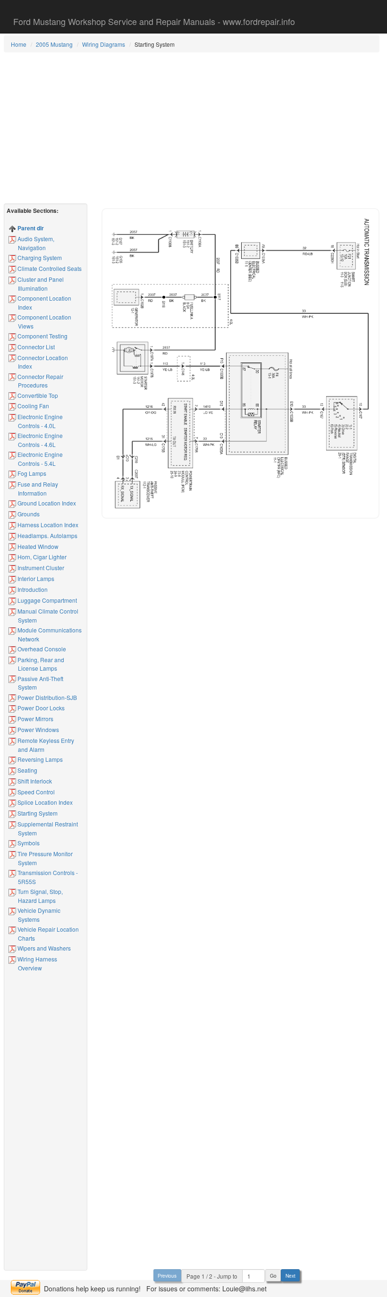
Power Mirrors (34, 719)
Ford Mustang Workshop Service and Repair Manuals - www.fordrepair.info (154, 21)
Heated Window (37, 546)
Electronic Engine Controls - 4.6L (39, 439)
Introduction (32, 589)
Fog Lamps (31, 473)
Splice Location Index (44, 802)
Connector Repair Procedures (39, 380)
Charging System (39, 257)
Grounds (28, 514)
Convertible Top (37, 395)
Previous (167, 1275)
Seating (26, 770)
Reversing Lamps (39, 759)
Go (273, 1275)
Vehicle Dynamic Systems (38, 914)
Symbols (28, 843)
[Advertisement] (191, 128)
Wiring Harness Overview (36, 963)
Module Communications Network (49, 634)
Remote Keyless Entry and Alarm (45, 744)
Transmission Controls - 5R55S (47, 876)
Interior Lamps (35, 578)
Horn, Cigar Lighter (41, 557)
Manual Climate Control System (47, 615)
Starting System (37, 813)
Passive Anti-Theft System (39, 682)
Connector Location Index (42, 362)
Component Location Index (43, 302)
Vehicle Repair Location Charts (47, 933)
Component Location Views (43, 321)
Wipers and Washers (43, 948)
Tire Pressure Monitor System (44, 858)
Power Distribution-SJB (46, 697)
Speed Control (35, 792)
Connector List (35, 347)
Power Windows (37, 729)
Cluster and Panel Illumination (40, 283)
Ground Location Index (46, 503)
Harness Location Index (47, 525)
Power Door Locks (40, 708)
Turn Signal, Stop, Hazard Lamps (39, 895)
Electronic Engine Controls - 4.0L (39, 421)
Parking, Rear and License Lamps (40, 664)
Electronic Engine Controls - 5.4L (39, 458)
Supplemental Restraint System (47, 828)
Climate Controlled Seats (49, 268)
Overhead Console (41, 649)
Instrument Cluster (40, 568)
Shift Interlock (34, 781)
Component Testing (41, 336)
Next (290, 1275)
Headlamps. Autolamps (46, 535)
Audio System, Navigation (35, 243)
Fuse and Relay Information (37, 488)
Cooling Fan (32, 406)
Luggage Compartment (46, 600)
